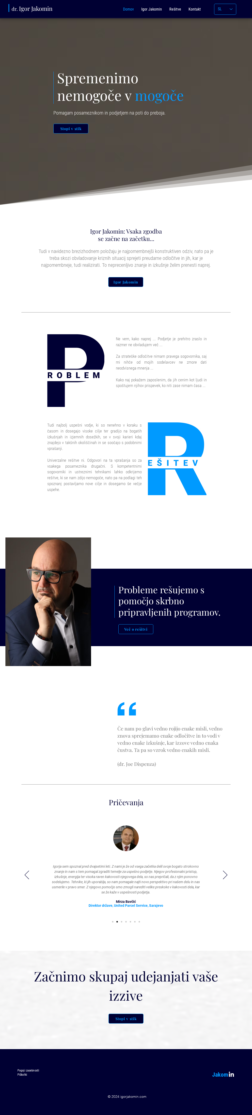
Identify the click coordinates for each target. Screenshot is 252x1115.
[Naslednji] (225, 875)
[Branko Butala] (126, 921)
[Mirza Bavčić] (117, 921)
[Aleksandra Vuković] (112, 921)
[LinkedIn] (231, 1074)
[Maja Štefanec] (139, 921)
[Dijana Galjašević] (121, 921)
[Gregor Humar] (135, 921)
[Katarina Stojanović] (130, 921)
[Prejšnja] (27, 875)
